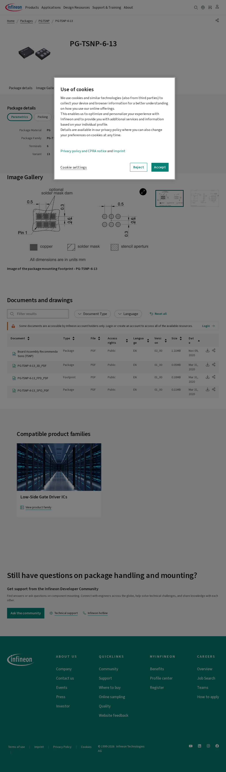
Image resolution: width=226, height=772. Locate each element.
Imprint (119, 151)
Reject (138, 167)
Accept (160, 167)
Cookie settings (73, 167)
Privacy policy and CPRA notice (83, 151)
